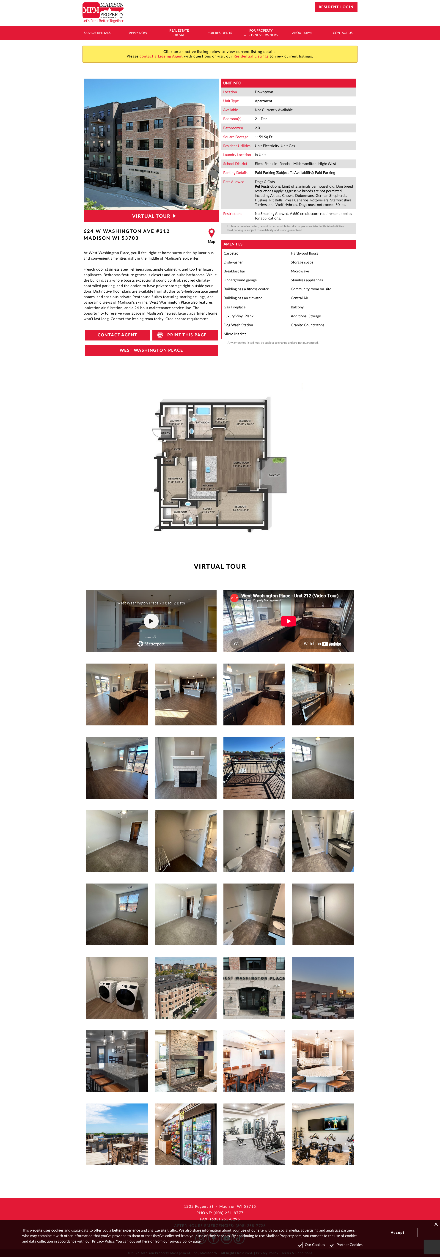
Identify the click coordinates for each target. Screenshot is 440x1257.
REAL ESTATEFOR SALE (179, 33)
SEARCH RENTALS (97, 33)
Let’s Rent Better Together (103, 21)
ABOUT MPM (302, 33)
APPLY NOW (138, 33)
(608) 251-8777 (228, 1213)
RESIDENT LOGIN (336, 7)
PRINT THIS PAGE (185, 335)
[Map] (211, 236)
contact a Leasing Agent (161, 56)
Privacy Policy (103, 1241)
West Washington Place (151, 351)
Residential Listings (251, 56)
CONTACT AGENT (117, 335)
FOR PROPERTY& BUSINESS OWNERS (261, 33)
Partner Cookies (350, 1245)
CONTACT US (343, 33)
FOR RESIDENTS (220, 33)
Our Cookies (315, 1245)
